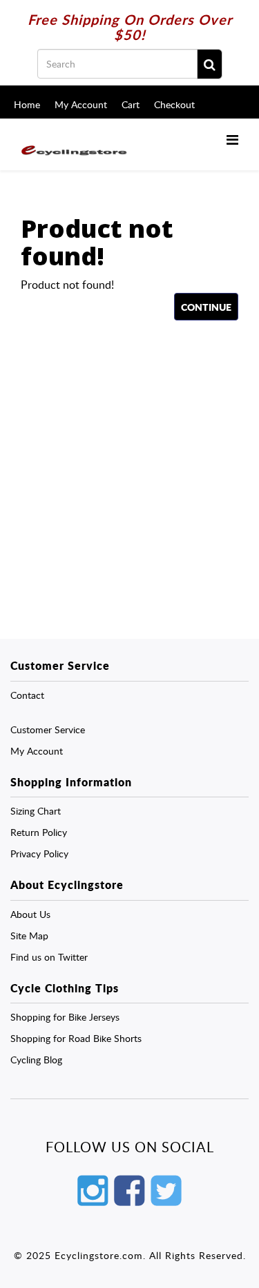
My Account (81, 104)
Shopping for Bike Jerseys (64, 1016)
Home (27, 104)
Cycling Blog (36, 1059)
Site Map (29, 935)
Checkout (174, 104)
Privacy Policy (39, 853)
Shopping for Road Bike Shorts (76, 1038)
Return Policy (38, 832)
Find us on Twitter (49, 956)
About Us (30, 914)
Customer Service (47, 729)
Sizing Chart (35, 810)
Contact (27, 695)
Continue (206, 307)
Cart (131, 104)
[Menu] (232, 139)
